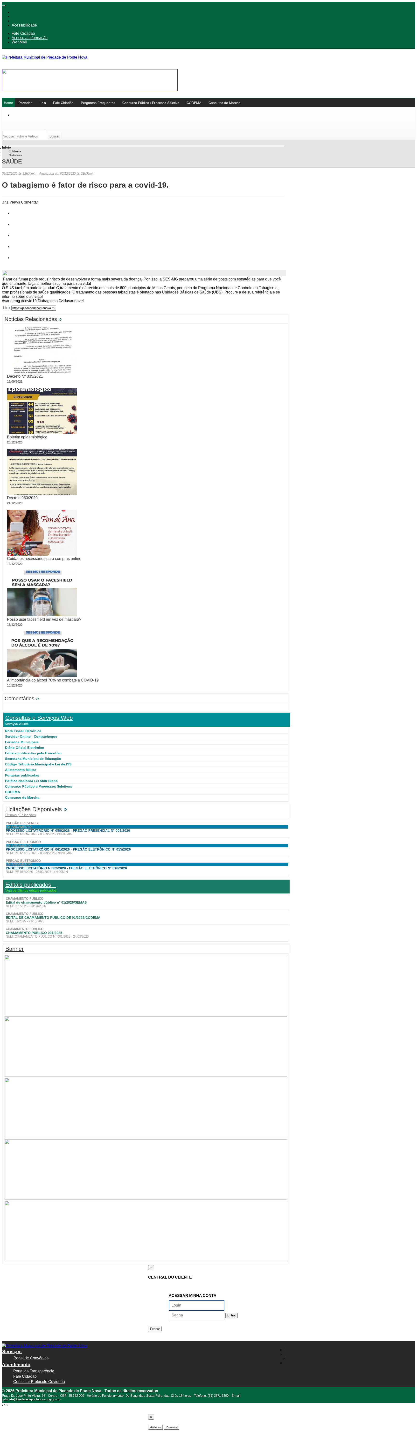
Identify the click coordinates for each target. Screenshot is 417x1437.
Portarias (25, 103)
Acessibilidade (24, 25)
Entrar (231, 1315)
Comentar (29, 202)
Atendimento (16, 1364)
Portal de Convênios (31, 1358)
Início (6, 147)
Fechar (155, 1329)
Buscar (54, 136)
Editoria (14, 151)
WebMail (19, 42)
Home (8, 103)
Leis (43, 103)
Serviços (12, 1351)
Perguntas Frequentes (98, 103)
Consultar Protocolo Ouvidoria (39, 1382)
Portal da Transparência (33, 1371)
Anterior (155, 1427)
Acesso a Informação (30, 38)
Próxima (171, 1427)
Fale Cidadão (23, 33)
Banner (14, 949)
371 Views (11, 202)
